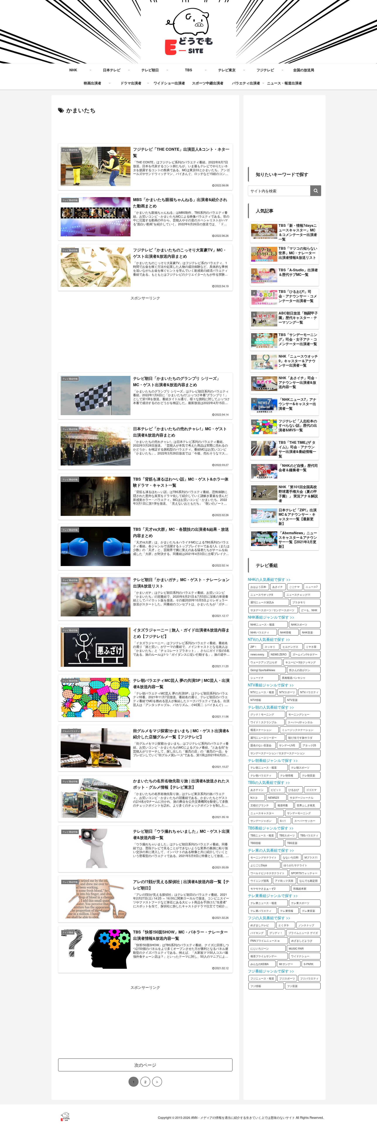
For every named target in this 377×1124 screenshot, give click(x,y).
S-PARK (308, 964)
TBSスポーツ (287, 835)
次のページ (145, 1065)
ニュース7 (312, 586)
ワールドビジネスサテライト (267, 873)
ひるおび (293, 789)
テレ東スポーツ (300, 903)
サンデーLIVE (287, 745)
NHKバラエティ (259, 632)
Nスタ (254, 797)
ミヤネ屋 (311, 646)
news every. (257, 654)
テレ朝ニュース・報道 (263, 767)
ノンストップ (306, 925)
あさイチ (277, 586)
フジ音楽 (292, 986)
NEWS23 (273, 797)
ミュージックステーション (297, 730)
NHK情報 (285, 632)
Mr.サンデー (286, 964)
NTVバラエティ (309, 692)
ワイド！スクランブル (263, 722)
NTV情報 (255, 700)
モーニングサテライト (263, 857)
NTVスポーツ (287, 692)
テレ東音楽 (308, 911)
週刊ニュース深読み (262, 602)
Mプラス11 (311, 857)
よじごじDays (258, 865)
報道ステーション (260, 730)
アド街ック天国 (284, 880)
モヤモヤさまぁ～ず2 (263, 888)
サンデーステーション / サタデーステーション (277, 753)
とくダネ (283, 925)
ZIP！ (253, 646)
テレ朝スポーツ (300, 767)
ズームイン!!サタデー (305, 654)
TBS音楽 (292, 843)
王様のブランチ (259, 805)
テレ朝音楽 (308, 775)
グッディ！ (276, 933)
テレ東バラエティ (260, 911)
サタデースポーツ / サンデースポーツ (272, 610)
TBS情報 (255, 843)
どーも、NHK (309, 610)
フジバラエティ (309, 978)
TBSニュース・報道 (262, 835)
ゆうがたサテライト (295, 865)
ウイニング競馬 (259, 880)
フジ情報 (255, 986)
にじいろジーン (259, 948)
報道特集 (283, 805)
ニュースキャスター (262, 813)
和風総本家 (299, 888)
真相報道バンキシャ (293, 677)
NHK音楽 (307, 632)
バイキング (257, 933)
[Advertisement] (145, 127)
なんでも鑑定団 (308, 880)
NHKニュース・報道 (262, 624)
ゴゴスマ (311, 789)
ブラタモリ (298, 602)
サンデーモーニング (299, 813)
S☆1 (283, 820)
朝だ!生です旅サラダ (300, 737)
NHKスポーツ (299, 624)
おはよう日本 (258, 586)
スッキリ (270, 646)
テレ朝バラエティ (260, 775)
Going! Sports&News (262, 670)
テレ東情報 (286, 911)
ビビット (276, 789)
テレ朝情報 (286, 775)
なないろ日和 (290, 857)
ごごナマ (294, 586)
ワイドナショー (300, 956)
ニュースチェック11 (298, 594)
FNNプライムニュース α (264, 940)
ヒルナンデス (290, 646)
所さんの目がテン (299, 670)
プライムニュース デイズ (303, 933)
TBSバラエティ (309, 835)
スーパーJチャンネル (300, 722)
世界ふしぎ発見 (306, 805)
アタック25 (309, 745)
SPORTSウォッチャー (304, 873)
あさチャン (257, 789)
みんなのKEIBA (259, 964)
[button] (315, 190)
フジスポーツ (287, 978)
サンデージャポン (260, 820)
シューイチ (257, 677)
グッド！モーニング (262, 714)
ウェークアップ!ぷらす (263, 662)
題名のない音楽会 (260, 745)
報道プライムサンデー (263, 956)
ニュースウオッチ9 (261, 594)
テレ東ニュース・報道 (263, 903)
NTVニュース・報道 (262, 692)
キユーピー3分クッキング (300, 662)
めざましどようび (301, 940)
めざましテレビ (259, 925)
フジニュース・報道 (262, 978)
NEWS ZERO (278, 654)
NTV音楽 (292, 700)
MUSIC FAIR (296, 948)
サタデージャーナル (301, 797)
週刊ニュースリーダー (263, 737)
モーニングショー (298, 714)
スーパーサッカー (304, 820)
